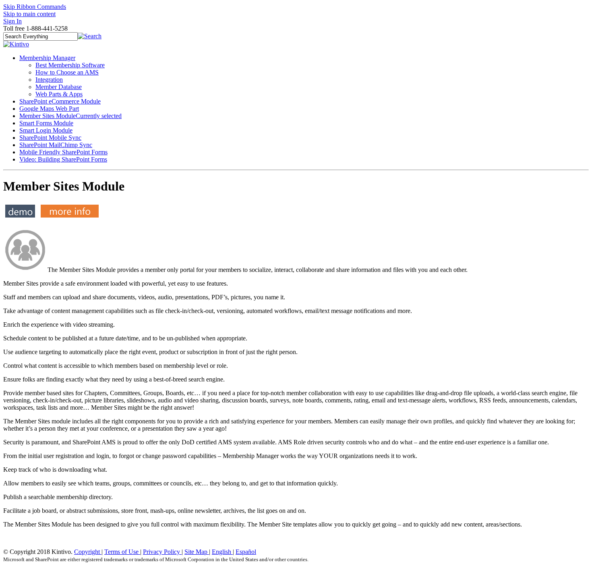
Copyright (87, 551)
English (222, 551)
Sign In (12, 21)
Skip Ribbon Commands (34, 6)
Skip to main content (29, 13)
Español (246, 551)
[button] (89, 36)
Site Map (196, 551)
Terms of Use (122, 551)
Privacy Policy (162, 551)
